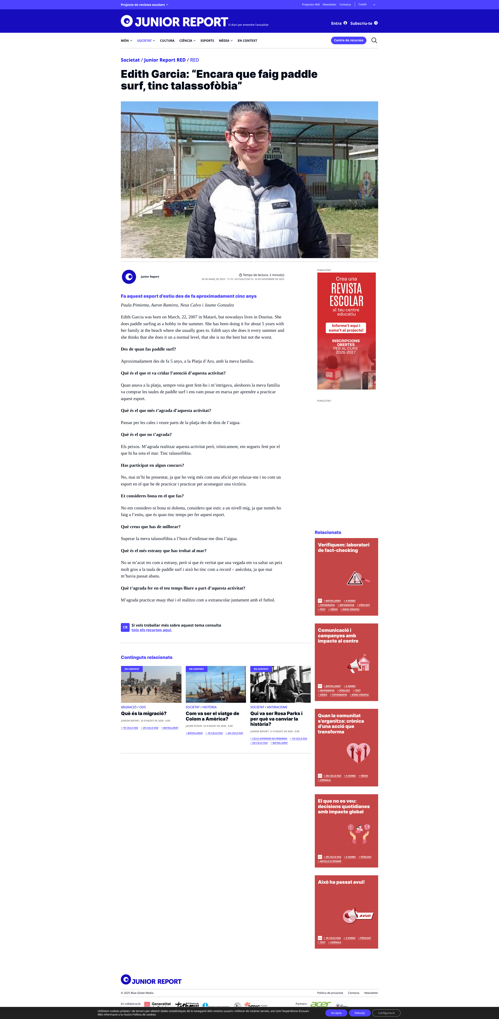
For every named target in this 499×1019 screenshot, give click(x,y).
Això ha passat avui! (341, 882)
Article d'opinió (330, 861)
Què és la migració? (144, 713)
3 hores (350, 938)
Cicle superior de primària (269, 738)
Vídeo (334, 609)
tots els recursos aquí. (152, 629)
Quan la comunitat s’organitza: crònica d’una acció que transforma (341, 724)
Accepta (336, 1013)
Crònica (325, 780)
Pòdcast (364, 605)
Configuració (386, 1013)
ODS (142, 707)
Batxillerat (171, 728)
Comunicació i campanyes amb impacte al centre (338, 635)
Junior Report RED (165, 60)
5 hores (351, 775)
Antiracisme (277, 707)
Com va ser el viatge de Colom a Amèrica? (212, 716)
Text (323, 609)
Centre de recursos (348, 40)
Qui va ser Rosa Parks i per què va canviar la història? (276, 719)
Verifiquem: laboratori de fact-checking (344, 547)
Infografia (347, 605)
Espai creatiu (350, 609)
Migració (128, 707)
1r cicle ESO (130, 728)
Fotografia (327, 605)
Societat (130, 60)
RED (194, 60)
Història (209, 707)
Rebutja (360, 1013)
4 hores (351, 600)
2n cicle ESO (150, 728)
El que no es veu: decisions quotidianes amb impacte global (344, 806)
